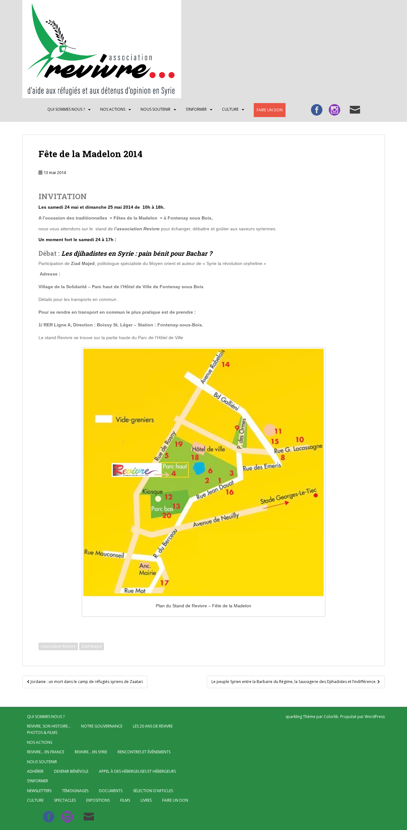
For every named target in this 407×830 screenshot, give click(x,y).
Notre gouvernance (101, 726)
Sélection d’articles (153, 790)
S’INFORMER (196, 109)
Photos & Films (42, 732)
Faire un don (270, 110)
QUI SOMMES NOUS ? (66, 109)
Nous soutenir (155, 109)
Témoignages (75, 790)
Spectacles (65, 800)
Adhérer (35, 771)
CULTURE (230, 109)
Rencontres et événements (144, 752)
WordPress (375, 716)
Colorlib (331, 716)
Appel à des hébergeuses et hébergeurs (137, 771)
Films (125, 800)
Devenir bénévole (71, 771)
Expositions (98, 800)
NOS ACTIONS (112, 109)
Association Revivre (58, 646)
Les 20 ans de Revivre (153, 726)
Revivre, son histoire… (49, 726)
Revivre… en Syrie (91, 752)
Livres (146, 800)
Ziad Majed (91, 646)
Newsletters (39, 790)
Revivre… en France (45, 752)
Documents (110, 790)
